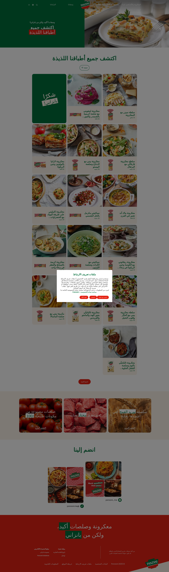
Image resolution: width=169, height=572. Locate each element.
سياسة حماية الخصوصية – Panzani (84, 292)
